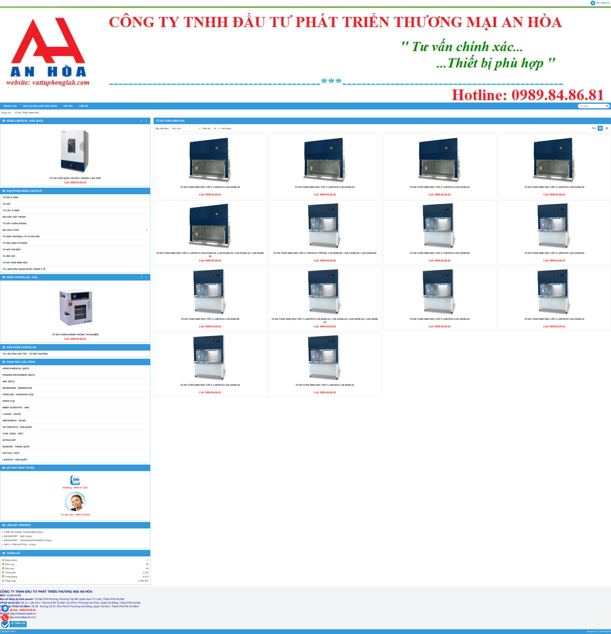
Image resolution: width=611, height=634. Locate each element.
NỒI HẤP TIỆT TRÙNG (14, 217)
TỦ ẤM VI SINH (10, 197)
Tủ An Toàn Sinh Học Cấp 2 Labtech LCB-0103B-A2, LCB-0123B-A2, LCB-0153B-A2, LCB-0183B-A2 (210, 254)
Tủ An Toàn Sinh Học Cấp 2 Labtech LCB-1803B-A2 (440, 319)
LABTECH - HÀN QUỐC (15, 459)
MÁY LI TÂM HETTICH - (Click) (20, 544)
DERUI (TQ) (9, 401)
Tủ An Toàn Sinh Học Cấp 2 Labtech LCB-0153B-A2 (325, 187)
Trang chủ (10, 106)
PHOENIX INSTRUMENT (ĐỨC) (19, 375)
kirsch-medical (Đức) (16, 368)
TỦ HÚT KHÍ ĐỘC (12, 249)
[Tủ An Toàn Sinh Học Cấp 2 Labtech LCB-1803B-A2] (440, 292)
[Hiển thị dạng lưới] (600, 128)
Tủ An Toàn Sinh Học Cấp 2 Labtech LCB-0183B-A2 (210, 187)
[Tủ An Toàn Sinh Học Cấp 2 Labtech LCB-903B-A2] (325, 358)
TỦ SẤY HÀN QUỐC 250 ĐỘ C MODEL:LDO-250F (75, 178)
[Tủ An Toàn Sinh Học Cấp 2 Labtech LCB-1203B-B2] (554, 226)
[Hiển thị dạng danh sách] (606, 128)
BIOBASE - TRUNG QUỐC (16, 446)
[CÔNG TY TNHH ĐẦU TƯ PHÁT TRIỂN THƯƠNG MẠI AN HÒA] (305, 101)
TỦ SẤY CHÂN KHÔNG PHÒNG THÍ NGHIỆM (75, 334)
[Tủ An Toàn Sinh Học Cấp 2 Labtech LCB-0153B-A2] (325, 160)
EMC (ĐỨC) (9, 381)
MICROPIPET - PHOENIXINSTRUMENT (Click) (28, 540)
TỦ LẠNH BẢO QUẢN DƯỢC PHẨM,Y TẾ (24, 269)
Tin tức (68, 106)
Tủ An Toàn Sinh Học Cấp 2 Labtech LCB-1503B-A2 (554, 319)
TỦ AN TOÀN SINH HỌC (15, 262)
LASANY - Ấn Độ (12, 414)
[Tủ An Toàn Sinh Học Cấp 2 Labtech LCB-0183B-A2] (210, 160)
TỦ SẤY (7, 204)
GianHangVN (605, 631)
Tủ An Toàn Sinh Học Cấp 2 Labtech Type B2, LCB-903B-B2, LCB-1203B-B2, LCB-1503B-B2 (324, 253)
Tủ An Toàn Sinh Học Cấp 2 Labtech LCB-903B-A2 (324, 385)
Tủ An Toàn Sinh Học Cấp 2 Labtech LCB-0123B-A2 (440, 187)
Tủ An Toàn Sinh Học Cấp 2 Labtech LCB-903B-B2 (210, 319)
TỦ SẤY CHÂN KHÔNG (15, 223)
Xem (594, 128)
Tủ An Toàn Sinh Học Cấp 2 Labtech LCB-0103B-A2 (554, 187)
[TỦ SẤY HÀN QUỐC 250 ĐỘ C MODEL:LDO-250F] (75, 151)
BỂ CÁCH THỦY (11, 230)
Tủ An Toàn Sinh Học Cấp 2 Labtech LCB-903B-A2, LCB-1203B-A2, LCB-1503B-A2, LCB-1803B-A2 (324, 320)
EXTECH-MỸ (9, 440)
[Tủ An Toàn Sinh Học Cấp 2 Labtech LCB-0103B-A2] (554, 160)
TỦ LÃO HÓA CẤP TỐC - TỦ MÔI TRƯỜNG (25, 354)
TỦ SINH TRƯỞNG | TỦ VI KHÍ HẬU (21, 236)
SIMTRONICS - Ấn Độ (14, 420)
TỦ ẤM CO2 (9, 256)
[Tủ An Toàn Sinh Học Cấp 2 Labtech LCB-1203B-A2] (210, 358)
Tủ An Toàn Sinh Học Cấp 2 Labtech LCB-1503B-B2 (440, 253)
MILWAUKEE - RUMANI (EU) (17, 388)
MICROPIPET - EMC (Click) (18, 536)
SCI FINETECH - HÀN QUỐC (17, 427)
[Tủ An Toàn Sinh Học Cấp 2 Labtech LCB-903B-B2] (210, 292)
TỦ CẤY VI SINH (11, 210)
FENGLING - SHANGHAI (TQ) (18, 394)
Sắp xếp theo (162, 128)
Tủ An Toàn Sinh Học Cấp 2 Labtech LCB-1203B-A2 (210, 385)
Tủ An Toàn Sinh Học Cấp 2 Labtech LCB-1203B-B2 (554, 253)
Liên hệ (83, 106)
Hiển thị (206, 128)
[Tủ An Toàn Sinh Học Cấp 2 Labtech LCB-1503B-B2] (440, 226)
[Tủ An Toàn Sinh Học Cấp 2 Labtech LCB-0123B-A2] (440, 160)
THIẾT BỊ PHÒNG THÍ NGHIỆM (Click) (23, 532)
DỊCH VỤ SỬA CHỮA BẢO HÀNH (40, 106)
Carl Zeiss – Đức (13, 433)
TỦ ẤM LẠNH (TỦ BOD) (15, 243)
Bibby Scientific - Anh (16, 407)
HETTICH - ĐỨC (11, 453)
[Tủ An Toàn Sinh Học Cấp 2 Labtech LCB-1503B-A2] (554, 292)
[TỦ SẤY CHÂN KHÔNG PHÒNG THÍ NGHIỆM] (75, 307)
